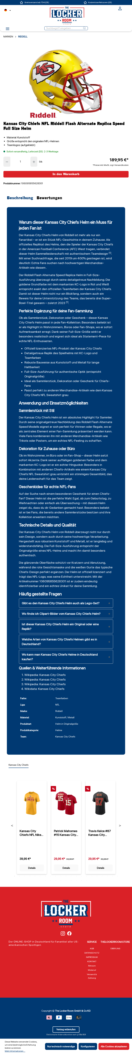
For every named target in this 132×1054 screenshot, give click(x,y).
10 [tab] (61, 876)
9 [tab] (55, 876)
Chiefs (58, 469)
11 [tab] (66, 876)
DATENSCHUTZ (91, 953)
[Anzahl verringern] (6, 161)
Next (120, 825)
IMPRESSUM (92, 957)
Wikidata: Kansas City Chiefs (44, 689)
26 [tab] (66, 880)
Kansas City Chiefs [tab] (19, 764)
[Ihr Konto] (120, 9)
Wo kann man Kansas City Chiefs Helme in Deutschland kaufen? (60, 657)
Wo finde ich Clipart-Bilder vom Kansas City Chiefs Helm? (61, 613)
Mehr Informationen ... (15, 1051)
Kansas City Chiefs (37, 235)
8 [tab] (50, 876)
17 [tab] (97, 876)
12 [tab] (71, 876)
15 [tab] (86, 876)
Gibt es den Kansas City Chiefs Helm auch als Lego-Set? (61, 603)
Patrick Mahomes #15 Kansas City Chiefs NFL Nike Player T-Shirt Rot (66, 833)
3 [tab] (24, 876)
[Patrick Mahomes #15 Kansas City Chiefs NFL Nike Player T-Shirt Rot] (66, 803)
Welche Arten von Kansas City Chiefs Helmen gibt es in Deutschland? (59, 641)
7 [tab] (45, 876)
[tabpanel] (32, 825)
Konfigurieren (88, 1046)
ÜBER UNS (115, 948)
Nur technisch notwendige (61, 1046)
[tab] (21, 198)
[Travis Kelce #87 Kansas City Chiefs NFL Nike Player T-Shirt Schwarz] (100, 803)
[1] (110, 252)
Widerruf (92, 970)
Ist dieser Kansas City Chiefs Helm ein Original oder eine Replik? (60, 626)
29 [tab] (81, 880)
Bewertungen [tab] (49, 198)
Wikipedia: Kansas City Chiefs (45, 675)
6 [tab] (40, 876)
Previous (12, 825)
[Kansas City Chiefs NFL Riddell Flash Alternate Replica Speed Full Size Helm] (66, 82)
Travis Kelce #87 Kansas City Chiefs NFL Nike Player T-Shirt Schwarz (99, 833)
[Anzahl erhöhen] (34, 161)
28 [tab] (76, 880)
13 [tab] (76, 876)
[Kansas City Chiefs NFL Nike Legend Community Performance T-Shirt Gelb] (32, 803)
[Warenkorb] (126, 8)
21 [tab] (117, 876)
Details (32, 867)
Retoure (92, 966)
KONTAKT (91, 961)
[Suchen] (84, 28)
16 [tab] (92, 876)
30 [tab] (86, 880)
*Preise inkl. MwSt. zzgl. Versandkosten (111, 165)
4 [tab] (30, 876)
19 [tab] (107, 876)
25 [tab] (61, 880)
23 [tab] (50, 880)
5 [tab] (35, 876)
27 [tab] (71, 880)
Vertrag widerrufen (66, 1029)
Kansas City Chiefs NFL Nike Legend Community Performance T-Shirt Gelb (30, 833)
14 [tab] (81, 876)
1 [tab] (14, 876)
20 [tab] (112, 876)
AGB (92, 948)
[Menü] (7, 29)
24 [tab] (55, 880)
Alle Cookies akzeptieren (114, 1046)
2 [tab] (19, 876)
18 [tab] (102, 876)
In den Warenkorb (66, 174)
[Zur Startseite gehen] (66, 15)
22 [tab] (45, 880)
